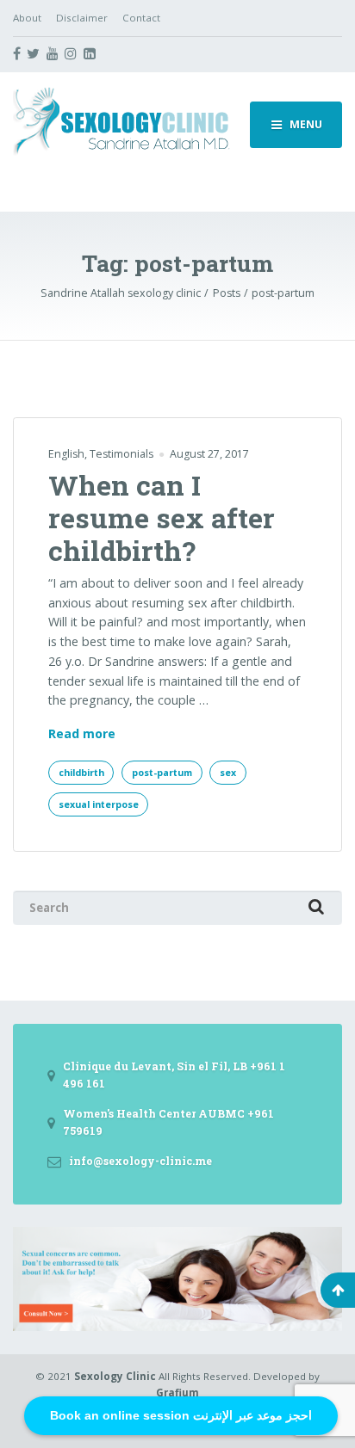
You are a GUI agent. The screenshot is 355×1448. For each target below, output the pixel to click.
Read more (81, 734)
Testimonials (121, 454)
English (66, 454)
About (27, 17)
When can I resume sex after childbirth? (161, 518)
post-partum (162, 773)
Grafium (177, 1392)
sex (228, 773)
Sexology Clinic (115, 1376)
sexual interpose (99, 804)
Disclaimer (82, 17)
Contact (141, 17)
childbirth (81, 773)
